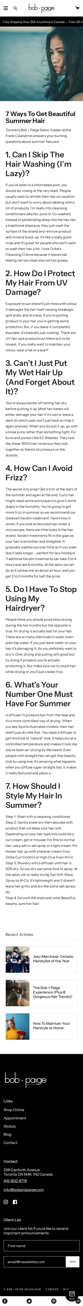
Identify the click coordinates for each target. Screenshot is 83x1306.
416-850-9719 (15, 1181)
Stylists (10, 1126)
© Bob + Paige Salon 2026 (22, 1289)
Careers (51, 1289)
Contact (10, 1142)
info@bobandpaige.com (24, 1189)
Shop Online (14, 1110)
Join (72, 1261)
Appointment (15, 1118)
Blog (7, 1134)
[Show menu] (6, 8)
